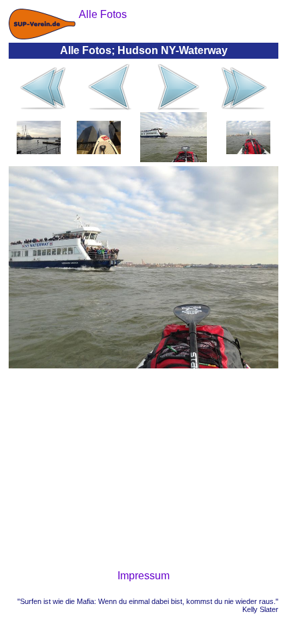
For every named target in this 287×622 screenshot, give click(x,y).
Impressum (143, 575)
